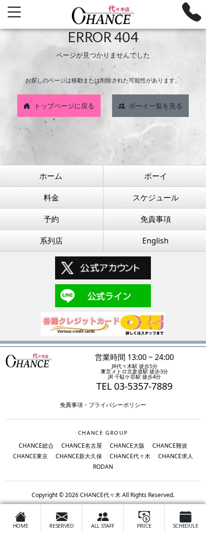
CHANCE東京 (30, 456)
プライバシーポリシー (117, 405)
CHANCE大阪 (127, 445)
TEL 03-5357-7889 (134, 386)
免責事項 (71, 405)
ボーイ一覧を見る (156, 105)
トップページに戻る (64, 105)
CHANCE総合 (36, 445)
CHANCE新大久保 (79, 456)
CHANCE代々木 (130, 456)
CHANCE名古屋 (81, 445)
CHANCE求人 (175, 456)
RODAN (103, 467)
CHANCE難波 (169, 445)
